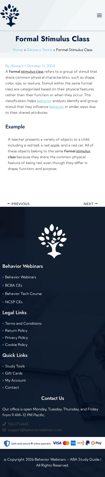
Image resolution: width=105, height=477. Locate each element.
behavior (44, 101)
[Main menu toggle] (99, 15)
